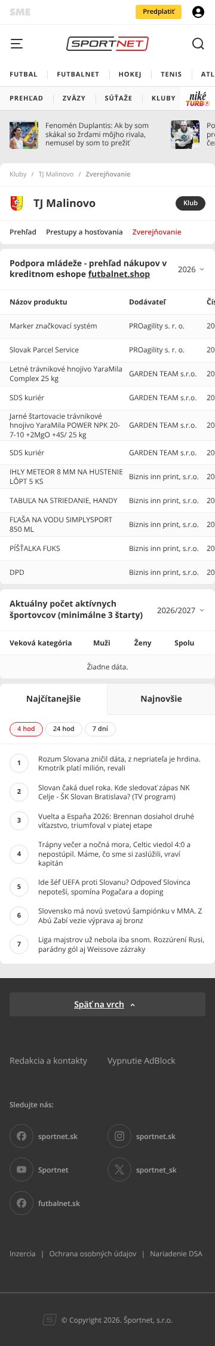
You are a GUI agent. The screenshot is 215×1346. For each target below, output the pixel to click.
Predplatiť (158, 11)
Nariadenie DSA (176, 1253)
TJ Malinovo (56, 174)
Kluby (18, 174)
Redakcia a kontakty (48, 1060)
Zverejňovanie (157, 232)
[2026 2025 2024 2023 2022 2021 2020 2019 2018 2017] (191, 269)
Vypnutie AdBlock (142, 1060)
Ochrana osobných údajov (92, 1253)
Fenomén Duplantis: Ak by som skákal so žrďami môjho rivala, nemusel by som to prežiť (97, 134)
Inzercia (22, 1253)
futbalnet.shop (119, 274)
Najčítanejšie (53, 699)
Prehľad (23, 232)
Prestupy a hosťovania (84, 232)
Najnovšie (161, 699)
